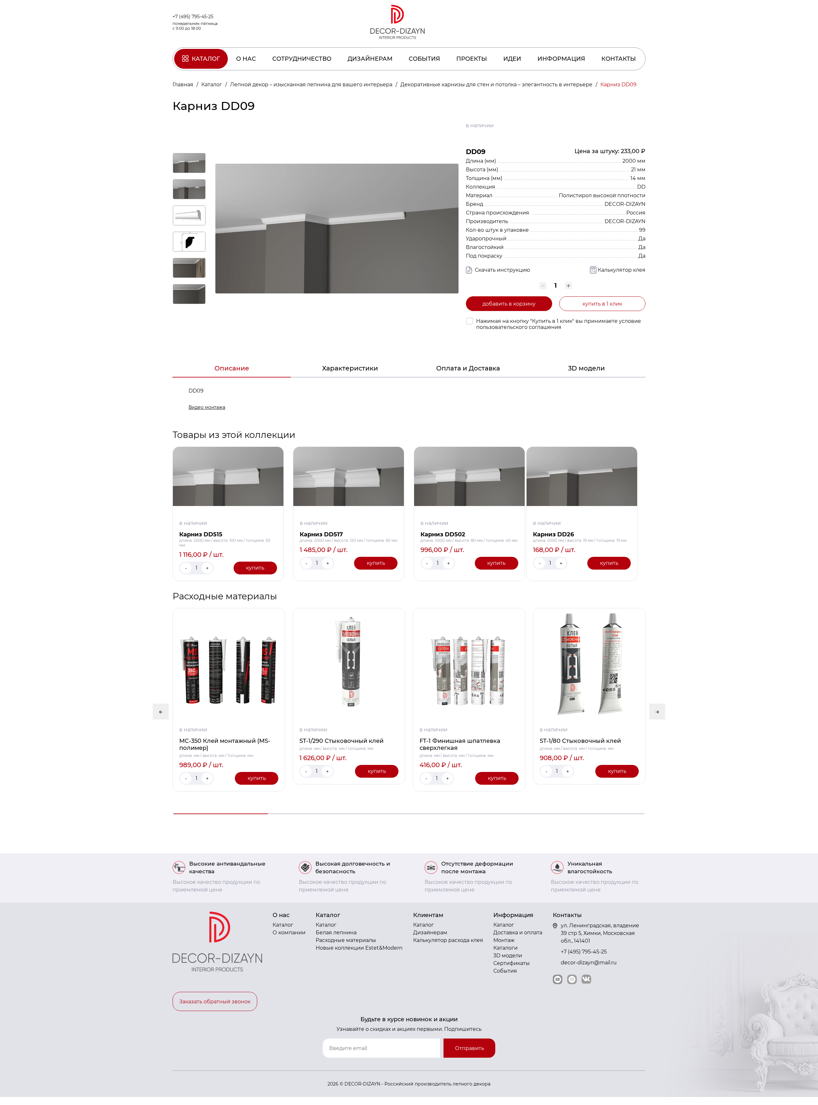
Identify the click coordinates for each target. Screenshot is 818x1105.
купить (255, 568)
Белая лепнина (336, 933)
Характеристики (350, 368)
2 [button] (315, 813)
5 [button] (597, 813)
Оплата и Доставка (468, 368)
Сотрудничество (301, 58)
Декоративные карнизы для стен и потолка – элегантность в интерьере (497, 85)
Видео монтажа (207, 407)
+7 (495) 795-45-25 (193, 16)
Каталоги (505, 948)
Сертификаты (511, 963)
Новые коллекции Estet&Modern (359, 948)
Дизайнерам (370, 58)
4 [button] (503, 813)
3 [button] (409, 813)
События (424, 58)
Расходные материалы (346, 940)
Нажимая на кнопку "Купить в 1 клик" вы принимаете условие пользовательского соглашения (558, 324)
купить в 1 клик (602, 304)
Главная (184, 85)
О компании (289, 933)
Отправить (469, 1048)
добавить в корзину (509, 304)
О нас (246, 58)
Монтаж (503, 940)
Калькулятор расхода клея (448, 940)
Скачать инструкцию (502, 270)
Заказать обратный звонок (215, 1002)
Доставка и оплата (517, 933)
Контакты (618, 58)
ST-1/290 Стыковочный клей (341, 740)
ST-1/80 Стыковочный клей (580, 740)
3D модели (586, 368)
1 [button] (221, 813)
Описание (231, 368)
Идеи (512, 58)
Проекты (471, 58)
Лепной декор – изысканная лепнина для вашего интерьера (312, 85)
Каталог (206, 58)
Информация (561, 58)
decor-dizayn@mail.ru (589, 963)
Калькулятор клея (621, 270)
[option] (229, 699)
